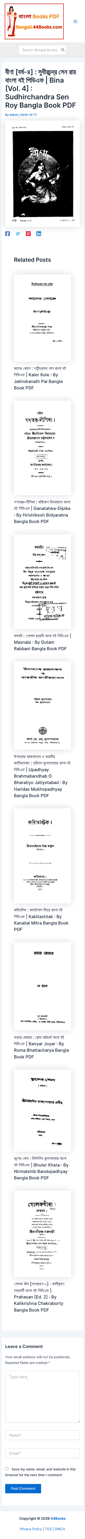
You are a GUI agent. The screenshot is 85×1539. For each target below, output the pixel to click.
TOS (48, 1529)
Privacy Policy (31, 1529)
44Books (58, 1518)
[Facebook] (7, 233)
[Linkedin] (38, 233)
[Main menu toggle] (75, 21)
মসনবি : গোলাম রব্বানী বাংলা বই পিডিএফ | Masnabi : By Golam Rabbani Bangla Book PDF (42, 642)
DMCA (60, 1529)
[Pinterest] (28, 233)
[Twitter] (18, 233)
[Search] (63, 50)
